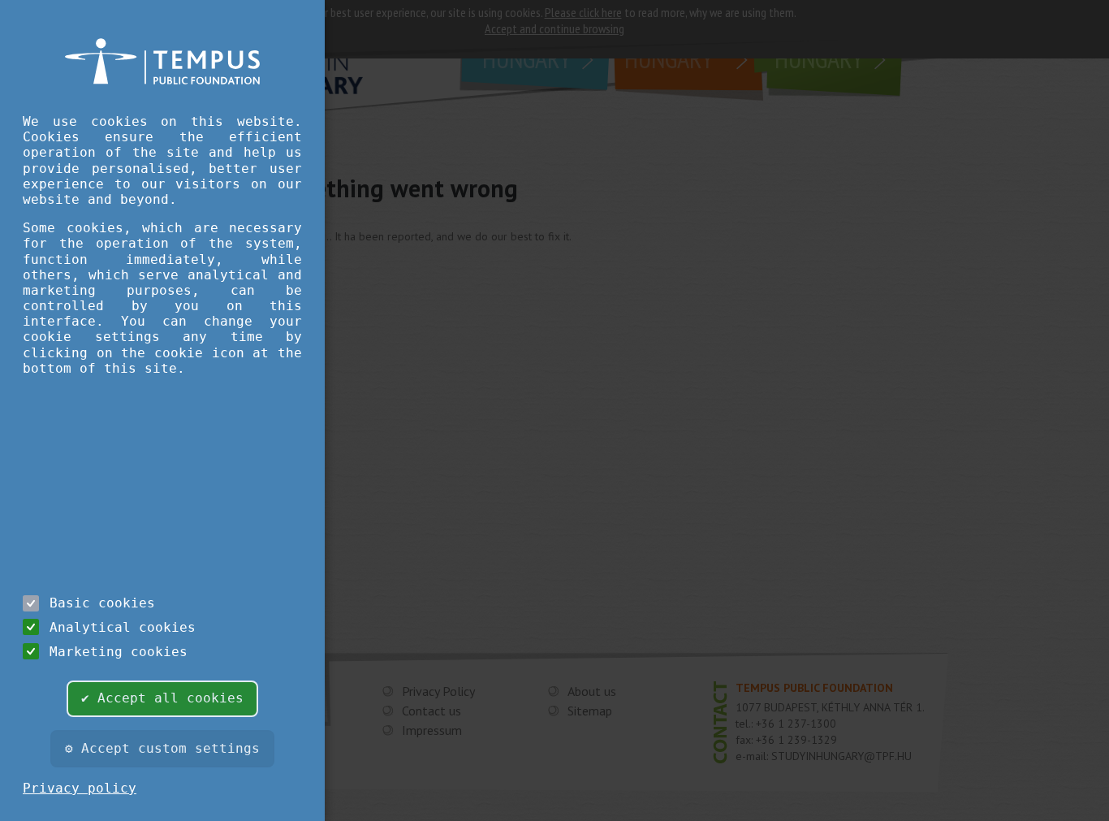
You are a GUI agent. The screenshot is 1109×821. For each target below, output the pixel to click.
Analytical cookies (123, 627)
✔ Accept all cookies (162, 698)
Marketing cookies (119, 651)
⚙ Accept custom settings (162, 748)
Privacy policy (79, 788)
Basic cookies (102, 603)
